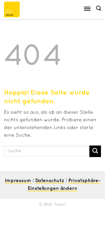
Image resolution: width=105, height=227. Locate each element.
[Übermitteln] (95, 151)
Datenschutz (49, 181)
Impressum (18, 181)
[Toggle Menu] (87, 9)
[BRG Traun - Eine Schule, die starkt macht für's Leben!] (18, 9)
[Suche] (98, 8)
